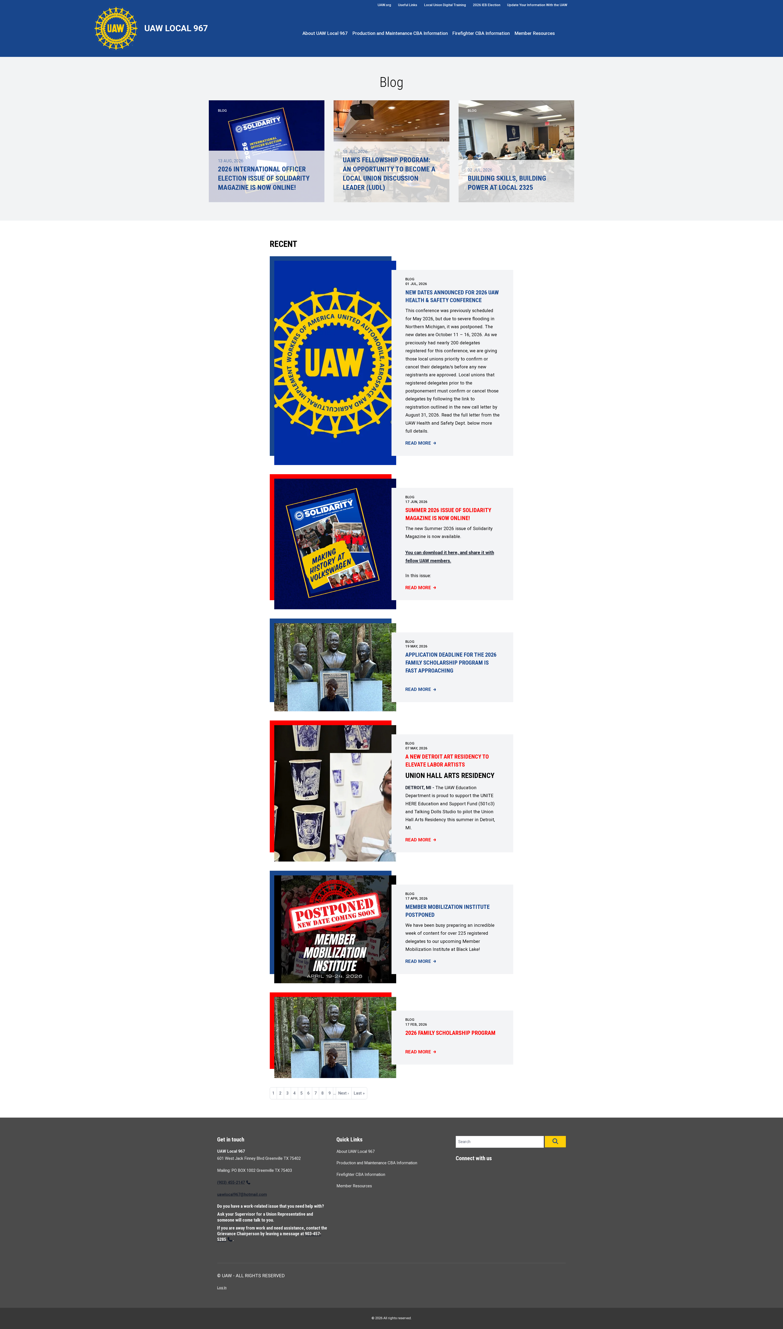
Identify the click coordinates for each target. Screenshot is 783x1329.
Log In (222, 1288)
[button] (555, 1141)
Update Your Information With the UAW (537, 5)
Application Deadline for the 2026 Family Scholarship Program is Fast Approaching (451, 662)
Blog (410, 279)
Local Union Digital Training (445, 5)
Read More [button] (420, 443)
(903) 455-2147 (231, 1182)
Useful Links (407, 5)
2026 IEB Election (486, 5)
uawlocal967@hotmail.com (242, 1194)
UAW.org (384, 5)
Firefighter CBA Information (481, 33)
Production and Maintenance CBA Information (400, 33)
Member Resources (534, 33)
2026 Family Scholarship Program (450, 1033)
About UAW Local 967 (325, 33)
